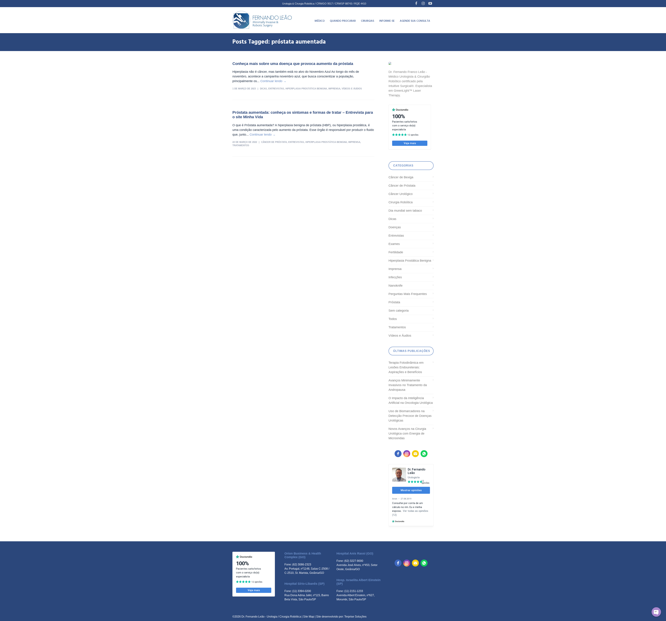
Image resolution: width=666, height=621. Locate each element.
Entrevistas (276, 88)
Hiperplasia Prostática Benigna (306, 88)
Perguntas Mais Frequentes (407, 294)
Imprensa (334, 88)
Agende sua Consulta (415, 21)
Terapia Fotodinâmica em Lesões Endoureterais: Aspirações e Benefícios (406, 367)
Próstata (394, 302)
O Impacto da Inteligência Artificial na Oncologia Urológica (410, 400)
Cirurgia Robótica (400, 202)
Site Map (308, 616)
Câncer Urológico (400, 194)
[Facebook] (416, 3)
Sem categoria (398, 310)
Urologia (272, 616)
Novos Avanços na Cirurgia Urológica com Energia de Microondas (407, 433)
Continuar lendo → (273, 81)
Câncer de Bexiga (400, 177)
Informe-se (387, 21)
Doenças (394, 227)
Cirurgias (367, 21)
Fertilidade (395, 252)
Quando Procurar (343, 21)
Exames (394, 244)
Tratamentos (240, 145)
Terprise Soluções (355, 616)
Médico (320, 21)
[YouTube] (430, 3)
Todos (392, 319)
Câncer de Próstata (274, 142)
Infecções (395, 277)
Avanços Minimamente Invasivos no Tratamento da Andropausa (407, 385)
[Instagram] (423, 3)
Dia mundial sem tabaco (405, 210)
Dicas (263, 88)
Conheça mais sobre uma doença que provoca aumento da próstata (292, 63)
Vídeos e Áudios (352, 88)
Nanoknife (395, 285)
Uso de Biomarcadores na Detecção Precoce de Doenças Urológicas (410, 415)
